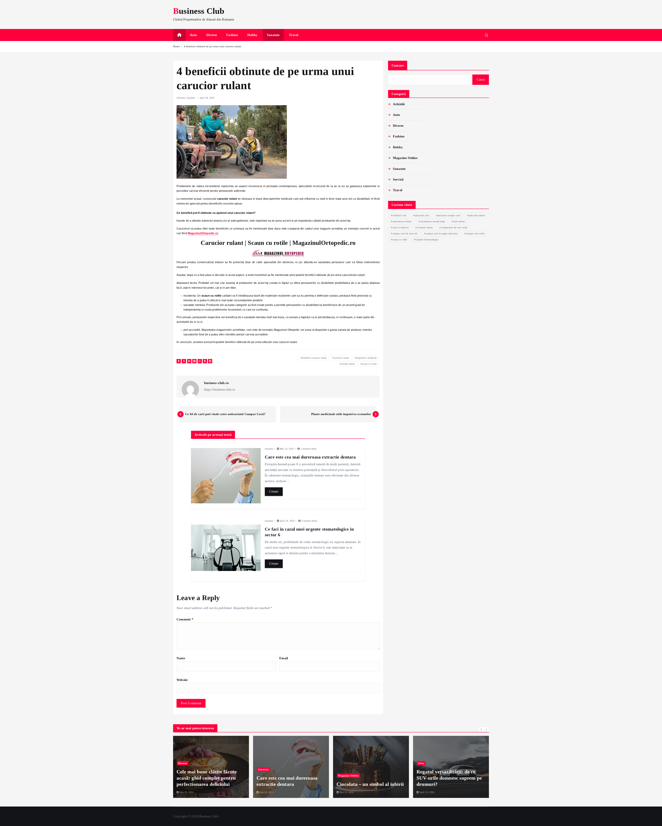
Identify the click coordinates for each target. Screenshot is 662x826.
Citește (273, 491)
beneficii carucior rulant (314, 358)
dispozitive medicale (366, 358)
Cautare (398, 65)
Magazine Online (405, 158)
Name (181, 658)
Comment (185, 619)
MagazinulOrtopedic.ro (203, 233)
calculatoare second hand (432, 221)
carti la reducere (401, 227)
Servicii (398, 179)
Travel (293, 35)
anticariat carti (422, 215)
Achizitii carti (400, 215)
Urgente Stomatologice (427, 239)
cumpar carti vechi (475, 233)
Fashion (232, 35)
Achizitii (181, 98)
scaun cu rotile (369, 364)
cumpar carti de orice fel (405, 233)
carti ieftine (459, 221)
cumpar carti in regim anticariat (442, 233)
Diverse (211, 35)
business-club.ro (216, 383)
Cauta (481, 79)
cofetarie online (425, 227)
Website (182, 680)
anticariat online (477, 215)
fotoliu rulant (348, 364)
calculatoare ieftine (402, 221)
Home (176, 46)
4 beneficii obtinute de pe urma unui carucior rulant (212, 46)
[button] (481, 729)
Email (283, 658)
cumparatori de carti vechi (454, 227)
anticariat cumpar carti (449, 215)
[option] (211, 767)
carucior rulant (341, 358)
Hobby (252, 35)
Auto (193, 35)
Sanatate (273, 35)
